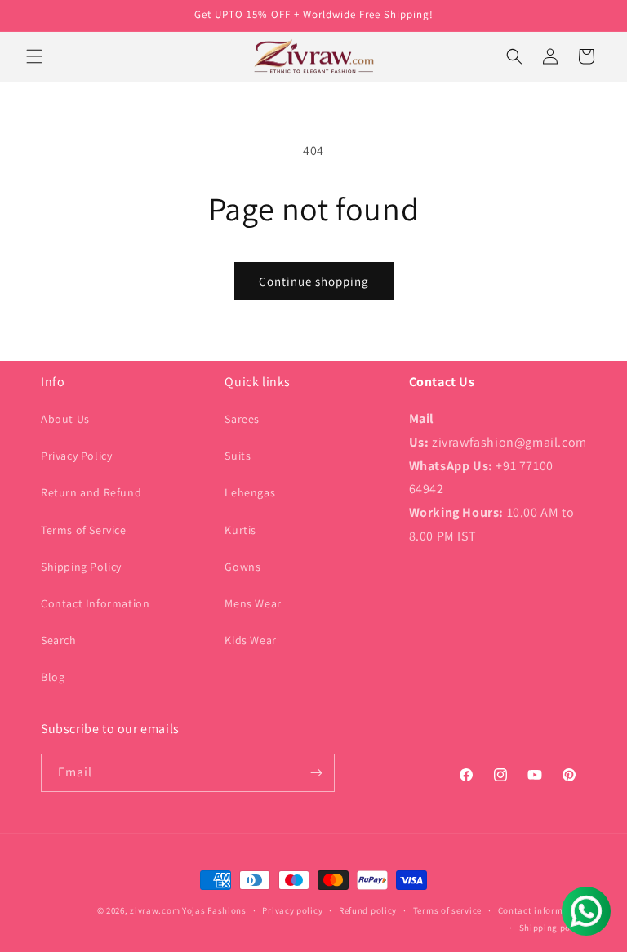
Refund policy (368, 910)
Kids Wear (250, 640)
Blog (52, 677)
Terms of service (447, 910)
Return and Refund (91, 492)
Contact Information (95, 603)
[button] (34, 56)
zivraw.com (155, 910)
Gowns (242, 566)
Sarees (242, 418)
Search (59, 640)
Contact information (542, 910)
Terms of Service (84, 530)
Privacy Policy (76, 455)
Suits (238, 455)
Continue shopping (314, 281)
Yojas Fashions (214, 910)
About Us (65, 418)
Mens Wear (253, 603)
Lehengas (250, 492)
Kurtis (240, 530)
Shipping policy (553, 927)
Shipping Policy (81, 566)
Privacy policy (292, 910)
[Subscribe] (316, 773)
